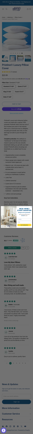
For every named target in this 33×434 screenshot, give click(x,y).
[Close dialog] (31, 207)
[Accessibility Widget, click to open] (3, 430)
